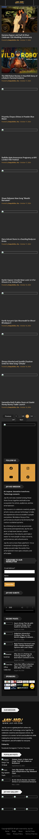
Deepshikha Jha (13, 40)
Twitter (20, 748)
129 (23, 416)
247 (13, 420)
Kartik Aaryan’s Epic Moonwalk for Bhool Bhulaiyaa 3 (18, 321)
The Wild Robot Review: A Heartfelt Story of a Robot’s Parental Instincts (19, 77)
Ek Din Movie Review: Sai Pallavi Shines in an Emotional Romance (24, 781)
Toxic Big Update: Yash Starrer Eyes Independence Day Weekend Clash (24, 771)
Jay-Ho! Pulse (30, 831)
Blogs (14, 831)
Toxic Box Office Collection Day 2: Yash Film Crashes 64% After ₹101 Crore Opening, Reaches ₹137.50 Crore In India (24, 667)
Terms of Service (31, 834)
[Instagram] (28, 468)
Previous (8, 416)
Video (8, 834)
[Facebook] (11, 468)
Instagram (13, 748)
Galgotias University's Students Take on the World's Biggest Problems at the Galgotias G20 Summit (24, 636)
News (21, 831)
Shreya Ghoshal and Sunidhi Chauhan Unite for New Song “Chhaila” (17, 362)
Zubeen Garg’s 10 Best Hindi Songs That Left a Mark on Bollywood (22, 761)
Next (21, 420)
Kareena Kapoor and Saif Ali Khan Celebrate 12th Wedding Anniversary (17, 36)
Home (7, 831)
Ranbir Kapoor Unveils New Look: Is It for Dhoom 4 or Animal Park (19, 281)
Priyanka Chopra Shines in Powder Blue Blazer (18, 118)
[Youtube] (11, 477)
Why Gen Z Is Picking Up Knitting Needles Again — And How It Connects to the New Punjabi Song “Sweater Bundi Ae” (24, 657)
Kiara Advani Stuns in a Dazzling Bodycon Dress (19, 240)
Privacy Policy (18, 834)
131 (31, 416)
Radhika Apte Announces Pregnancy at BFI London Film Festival (19, 158)
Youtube (27, 748)
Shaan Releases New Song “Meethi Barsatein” (16, 199)
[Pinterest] (28, 477)
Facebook (5, 748)
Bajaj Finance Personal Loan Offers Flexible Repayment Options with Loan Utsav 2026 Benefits (24, 646)
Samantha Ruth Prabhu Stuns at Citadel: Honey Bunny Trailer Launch (18, 403)
